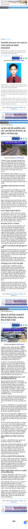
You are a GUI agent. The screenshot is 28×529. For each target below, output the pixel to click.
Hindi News (9, 124)
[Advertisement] (14, 24)
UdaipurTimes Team (7, 55)
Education (8, 39)
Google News (14, 108)
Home (2, 39)
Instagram (21, 107)
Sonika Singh (5, 136)
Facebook (16, 107)
